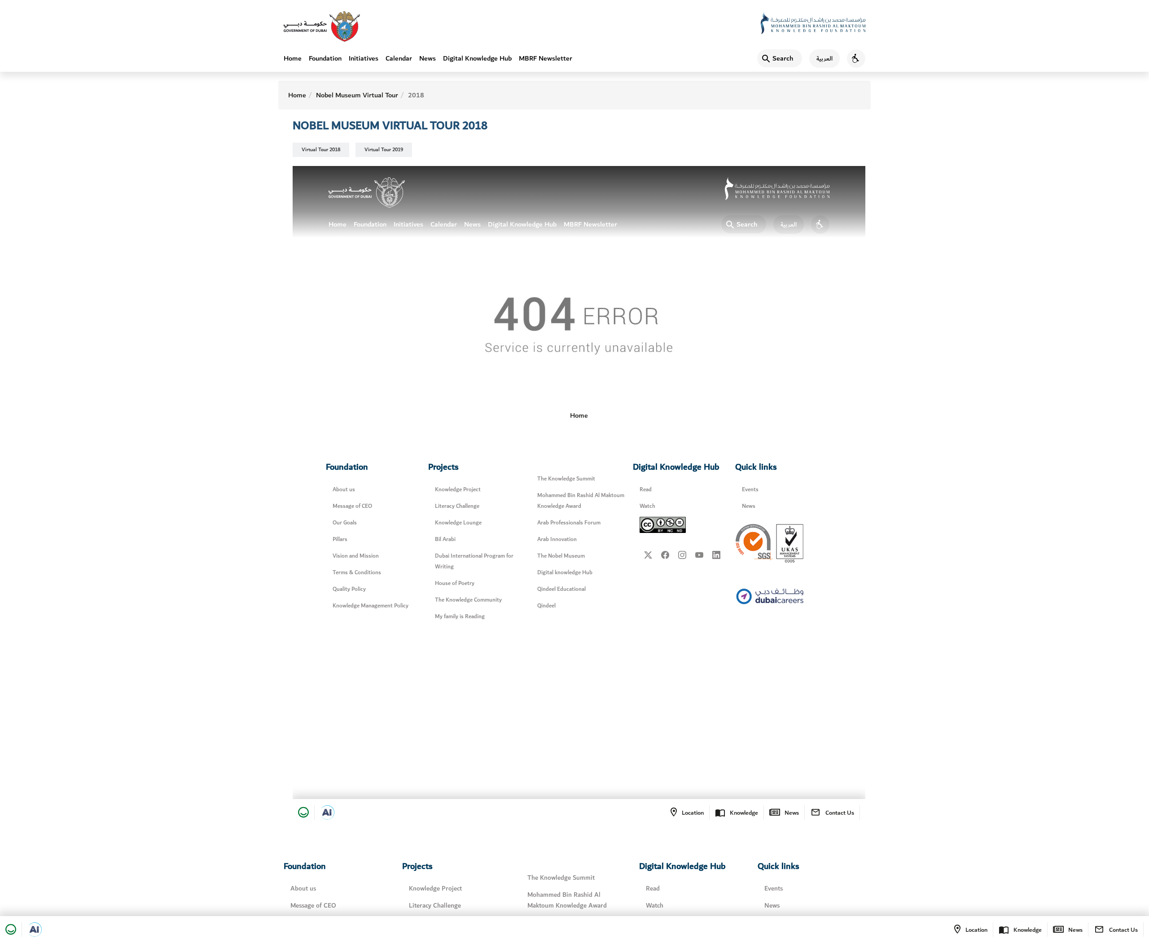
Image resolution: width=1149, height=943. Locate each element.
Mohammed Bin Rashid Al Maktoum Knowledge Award (567, 900)
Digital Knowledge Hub (477, 58)
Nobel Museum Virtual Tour (357, 95)
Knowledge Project (435, 888)
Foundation (325, 58)
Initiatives (363, 58)
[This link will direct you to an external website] (322, 26)
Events (773, 888)
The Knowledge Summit (561, 877)
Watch (654, 905)
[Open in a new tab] (34, 929)
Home (293, 58)
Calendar (399, 58)
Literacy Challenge (435, 905)
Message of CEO (313, 905)
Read (653, 888)
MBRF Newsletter (545, 58)
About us (303, 888)
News (427, 58)
